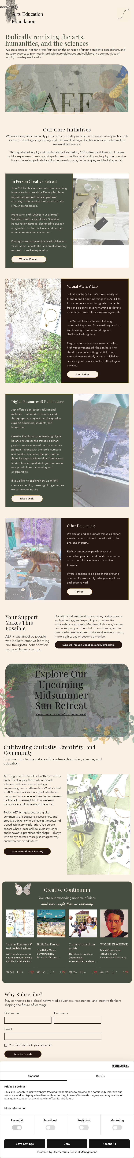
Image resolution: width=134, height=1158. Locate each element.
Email (8, 1029)
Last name (61, 1013)
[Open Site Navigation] (124, 14)
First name (11, 1013)
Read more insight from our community (67, 904)
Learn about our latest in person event (61, 714)
